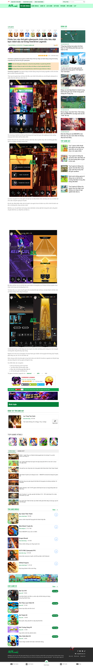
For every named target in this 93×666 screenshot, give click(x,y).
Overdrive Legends (22, 49)
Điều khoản (76, 656)
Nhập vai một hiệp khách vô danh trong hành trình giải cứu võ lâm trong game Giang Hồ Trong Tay (73, 91)
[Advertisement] (46, 16)
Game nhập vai (22, 528)
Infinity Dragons (24, 563)
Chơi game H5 (12, 586)
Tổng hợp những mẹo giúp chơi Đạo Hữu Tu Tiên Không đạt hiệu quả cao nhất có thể (72, 48)
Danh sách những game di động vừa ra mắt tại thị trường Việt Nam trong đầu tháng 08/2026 (31, 63)
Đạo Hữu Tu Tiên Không (16, 2)
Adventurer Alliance (28, 2)
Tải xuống (26, 384)
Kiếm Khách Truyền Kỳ (26, 526)
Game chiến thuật (23, 516)
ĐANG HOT (21, 451)
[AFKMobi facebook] (77, 651)
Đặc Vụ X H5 (23, 591)
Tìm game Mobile (13, 509)
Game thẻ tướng (26, 418)
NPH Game (69, 6)
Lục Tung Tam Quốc (29, 416)
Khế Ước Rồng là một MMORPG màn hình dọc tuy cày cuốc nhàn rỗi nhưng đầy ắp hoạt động (72, 135)
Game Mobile (35, 6)
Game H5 (42, 6)
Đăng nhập (65, 1)
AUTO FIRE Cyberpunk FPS (27, 550)
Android (29, 373)
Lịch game (11, 26)
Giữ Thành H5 (23, 615)
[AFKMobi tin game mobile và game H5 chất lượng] (13, 5)
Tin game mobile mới (28, 45)
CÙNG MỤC (11, 451)
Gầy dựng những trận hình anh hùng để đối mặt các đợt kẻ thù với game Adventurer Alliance (31, 68)
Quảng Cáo (82, 656)
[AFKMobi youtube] (80, 651)
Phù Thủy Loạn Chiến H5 (26, 603)
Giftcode (56, 6)
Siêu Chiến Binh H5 (25, 636)
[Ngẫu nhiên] (55, 421)
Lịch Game (49, 6)
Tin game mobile (25, 6)
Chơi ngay (55, 591)
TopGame (62, 6)
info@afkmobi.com (81, 653)
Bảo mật (71, 656)
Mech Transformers (39, 2)
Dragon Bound (23, 538)
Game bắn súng (22, 553)
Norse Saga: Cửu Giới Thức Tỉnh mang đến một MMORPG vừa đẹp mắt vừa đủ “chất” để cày (72, 113)
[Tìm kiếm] (84, 2)
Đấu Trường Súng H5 (25, 627)
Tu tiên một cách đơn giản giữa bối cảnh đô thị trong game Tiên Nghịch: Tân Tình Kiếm (72, 69)
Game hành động (22, 540)
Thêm (54, 510)
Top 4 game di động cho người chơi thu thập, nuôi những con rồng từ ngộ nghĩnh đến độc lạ (31, 66)
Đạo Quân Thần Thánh (25, 514)
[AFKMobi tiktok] (84, 651)
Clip (75, 6)
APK (38, 373)
